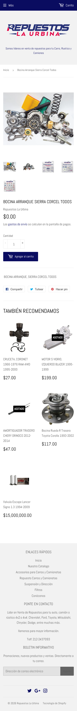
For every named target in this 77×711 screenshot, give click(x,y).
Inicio (6, 70)
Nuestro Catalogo (38, 566)
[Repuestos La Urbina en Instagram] (45, 691)
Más (11, 5)
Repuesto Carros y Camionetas (38, 578)
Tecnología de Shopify (54, 703)
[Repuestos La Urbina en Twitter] (29, 691)
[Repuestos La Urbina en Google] (37, 691)
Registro (67, 671)
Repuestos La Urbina (28, 703)
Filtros (38, 590)
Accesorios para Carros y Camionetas (38, 572)
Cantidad (8, 236)
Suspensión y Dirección (38, 584)
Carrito (69, 5)
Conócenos (38, 596)
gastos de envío (17, 224)
